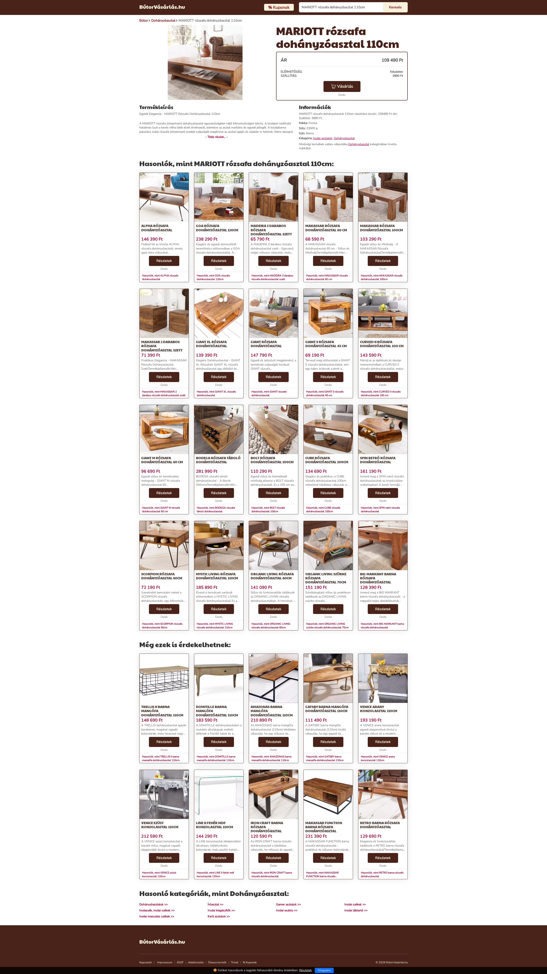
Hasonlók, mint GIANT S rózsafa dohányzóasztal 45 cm (324, 393)
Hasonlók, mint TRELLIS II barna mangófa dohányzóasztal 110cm (160, 758)
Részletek (164, 260)
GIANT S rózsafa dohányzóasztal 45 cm (326, 343)
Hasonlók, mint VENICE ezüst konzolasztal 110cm (159, 874)
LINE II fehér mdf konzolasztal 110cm (214, 824)
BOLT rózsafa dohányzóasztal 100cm (272, 459)
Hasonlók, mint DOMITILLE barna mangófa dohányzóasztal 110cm (216, 758)
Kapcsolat (145, 962)
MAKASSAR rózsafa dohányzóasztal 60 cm (326, 227)
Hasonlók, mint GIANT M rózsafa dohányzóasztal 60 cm (161, 509)
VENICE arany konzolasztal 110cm (378, 708)
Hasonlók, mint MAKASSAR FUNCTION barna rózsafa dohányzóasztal (322, 876)
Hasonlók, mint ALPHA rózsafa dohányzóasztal (160, 277)
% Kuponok (250, 962)
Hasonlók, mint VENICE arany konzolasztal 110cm (378, 758)
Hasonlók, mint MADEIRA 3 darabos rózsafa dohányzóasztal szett (272, 277)
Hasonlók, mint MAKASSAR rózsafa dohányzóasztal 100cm (381, 277)
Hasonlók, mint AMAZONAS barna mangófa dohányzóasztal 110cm (271, 758)
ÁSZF (180, 962)
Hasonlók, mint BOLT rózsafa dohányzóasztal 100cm (268, 509)
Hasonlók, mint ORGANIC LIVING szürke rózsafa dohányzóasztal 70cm (327, 625)
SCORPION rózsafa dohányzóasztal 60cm (161, 575)
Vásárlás (345, 86)
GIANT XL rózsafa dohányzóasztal (211, 343)
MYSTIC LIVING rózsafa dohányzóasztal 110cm (217, 575)
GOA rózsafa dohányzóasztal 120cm (217, 227)
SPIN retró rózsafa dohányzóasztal (378, 459)
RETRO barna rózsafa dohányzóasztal (380, 824)
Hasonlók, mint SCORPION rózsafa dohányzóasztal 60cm (162, 625)
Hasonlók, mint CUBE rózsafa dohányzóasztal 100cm (323, 509)
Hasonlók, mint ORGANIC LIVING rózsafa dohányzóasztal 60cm (270, 625)
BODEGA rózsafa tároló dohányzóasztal (218, 459)
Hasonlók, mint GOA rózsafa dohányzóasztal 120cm (213, 277)
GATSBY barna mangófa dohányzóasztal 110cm (326, 708)
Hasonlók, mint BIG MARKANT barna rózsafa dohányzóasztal (382, 625)
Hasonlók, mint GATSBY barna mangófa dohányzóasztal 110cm (325, 758)
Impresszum (164, 962)
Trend (234, 962)
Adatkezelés (196, 962)
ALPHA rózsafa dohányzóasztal (156, 227)
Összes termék (217, 962)
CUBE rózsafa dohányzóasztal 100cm (326, 459)
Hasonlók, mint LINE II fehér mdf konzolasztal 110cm (215, 874)
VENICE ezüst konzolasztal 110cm (159, 824)
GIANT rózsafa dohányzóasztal (266, 343)
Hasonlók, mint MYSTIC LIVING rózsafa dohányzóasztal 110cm (215, 625)
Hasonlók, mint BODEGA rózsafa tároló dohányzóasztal (216, 509)
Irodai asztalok (322, 138)
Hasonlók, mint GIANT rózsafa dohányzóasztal (269, 393)
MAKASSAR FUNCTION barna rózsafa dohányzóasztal (323, 826)
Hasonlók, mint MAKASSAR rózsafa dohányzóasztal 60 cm (327, 277)
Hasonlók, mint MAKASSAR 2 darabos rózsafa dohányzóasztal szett (163, 393)
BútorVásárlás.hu (162, 6)
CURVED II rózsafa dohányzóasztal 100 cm (382, 343)
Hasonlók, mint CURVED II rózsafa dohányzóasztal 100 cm (380, 393)
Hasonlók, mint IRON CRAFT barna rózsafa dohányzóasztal (271, 874)
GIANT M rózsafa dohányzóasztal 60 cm (162, 459)
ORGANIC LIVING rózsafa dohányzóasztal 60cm (272, 575)
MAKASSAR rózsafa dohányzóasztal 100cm (381, 227)
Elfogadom (324, 970)
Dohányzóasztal (344, 138)
